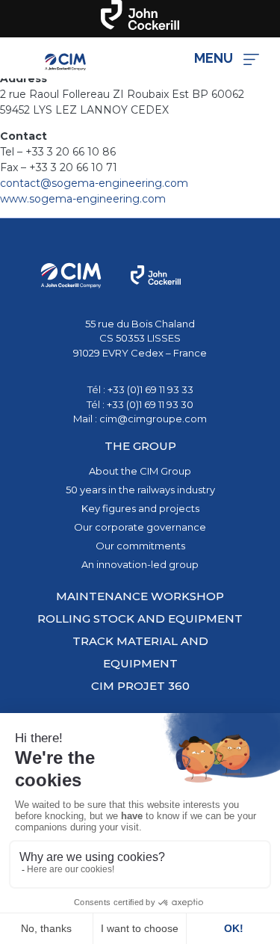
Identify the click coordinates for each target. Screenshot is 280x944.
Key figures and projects (140, 508)
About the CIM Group (140, 471)
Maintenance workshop (140, 596)
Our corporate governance (140, 527)
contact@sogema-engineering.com (94, 183)
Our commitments (140, 546)
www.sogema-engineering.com (83, 199)
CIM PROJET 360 (140, 686)
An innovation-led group (140, 564)
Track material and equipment (140, 652)
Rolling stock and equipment (140, 618)
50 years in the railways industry (140, 490)
